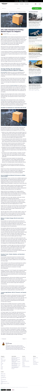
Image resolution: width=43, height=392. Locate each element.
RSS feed (13, 368)
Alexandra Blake (9, 343)
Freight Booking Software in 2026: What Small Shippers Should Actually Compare (35, 22)
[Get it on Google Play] (3, 390)
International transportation (26, 366)
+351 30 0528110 (3, 375)
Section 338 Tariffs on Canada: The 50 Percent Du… (16, 365)
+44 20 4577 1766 (3, 377)
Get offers (36, 8)
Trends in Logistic (5, 11)
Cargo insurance (35, 364)
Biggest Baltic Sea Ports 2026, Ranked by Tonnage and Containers (35, 54)
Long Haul (23, 365)
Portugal (2, 363)
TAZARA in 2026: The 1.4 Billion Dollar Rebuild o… (16, 361)
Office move (24, 357)
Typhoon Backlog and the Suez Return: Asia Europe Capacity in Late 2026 (34, 85)
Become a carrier (35, 357)
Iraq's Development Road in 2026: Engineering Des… (15, 367)
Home (1, 11)
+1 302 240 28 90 (3, 379)
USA (1, 362)
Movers (23, 362)
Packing (23, 363)
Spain (1, 364)
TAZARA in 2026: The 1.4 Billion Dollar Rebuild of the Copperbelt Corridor (35, 70)
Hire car (23, 364)
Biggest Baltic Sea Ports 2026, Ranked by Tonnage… (16, 360)
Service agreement (35, 362)
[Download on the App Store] (8, 390)
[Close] (41, 1)
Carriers (2, 366)
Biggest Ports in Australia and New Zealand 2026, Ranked (35, 38)
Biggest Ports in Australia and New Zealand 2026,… (16, 358)
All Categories (3, 357)
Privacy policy (35, 363)
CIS (1, 365)
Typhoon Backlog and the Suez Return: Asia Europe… (16, 363)
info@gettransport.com (4, 381)
